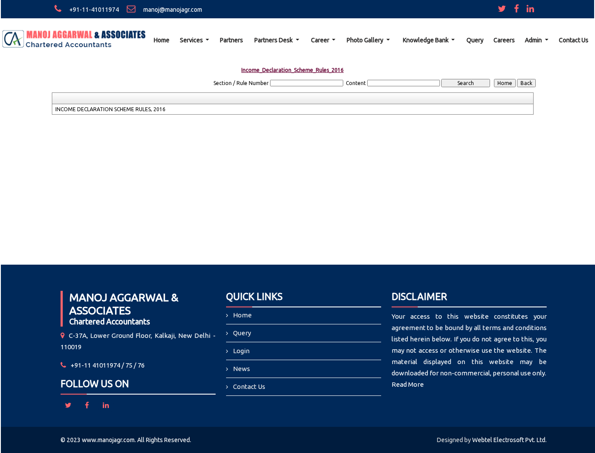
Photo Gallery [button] (366, 40)
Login (241, 350)
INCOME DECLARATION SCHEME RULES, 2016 (110, 109)
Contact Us (573, 40)
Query (475, 40)
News (241, 368)
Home (161, 40)
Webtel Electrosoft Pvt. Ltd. (509, 439)
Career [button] (321, 40)
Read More (408, 384)
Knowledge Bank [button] (426, 40)
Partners (231, 40)
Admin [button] (534, 40)
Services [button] (192, 40)
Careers (504, 40)
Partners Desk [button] (274, 40)
